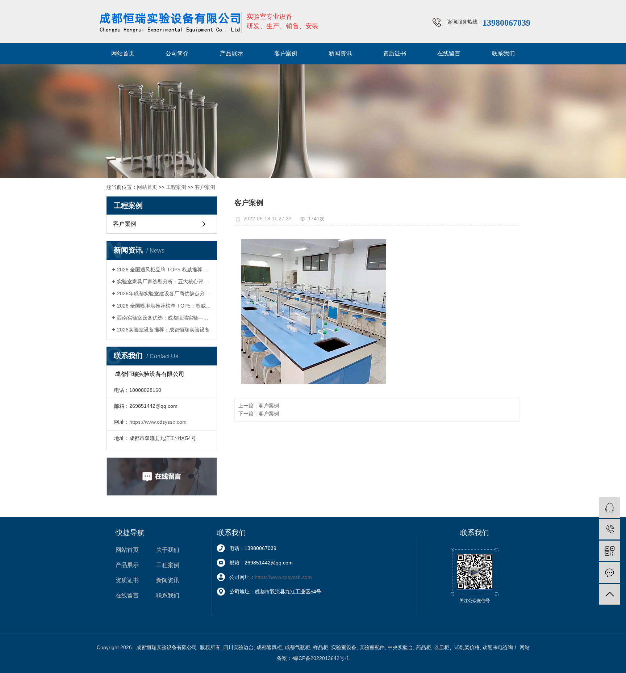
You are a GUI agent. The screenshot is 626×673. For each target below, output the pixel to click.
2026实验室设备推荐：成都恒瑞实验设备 (163, 330)
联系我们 (503, 53)
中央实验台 (400, 647)
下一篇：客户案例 (258, 413)
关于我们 (167, 550)
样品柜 (320, 647)
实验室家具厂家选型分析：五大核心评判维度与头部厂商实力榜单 (164, 281)
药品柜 (423, 647)
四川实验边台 (238, 647)
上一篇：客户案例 (258, 406)
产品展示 (231, 53)
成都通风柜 (269, 647)
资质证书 (394, 53)
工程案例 (176, 187)
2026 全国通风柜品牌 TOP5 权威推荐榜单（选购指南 (164, 269)
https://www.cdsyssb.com (158, 422)
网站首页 (122, 53)
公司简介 (177, 53)
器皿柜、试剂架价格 (457, 647)
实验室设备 (343, 647)
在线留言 (448, 53)
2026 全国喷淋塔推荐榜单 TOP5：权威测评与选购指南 (164, 306)
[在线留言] (609, 572)
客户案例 (285, 53)
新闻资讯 (340, 53)
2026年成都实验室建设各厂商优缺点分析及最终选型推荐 (164, 293)
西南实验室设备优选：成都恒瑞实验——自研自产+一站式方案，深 (164, 318)
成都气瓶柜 (297, 647)
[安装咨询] (609, 507)
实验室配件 (372, 647)
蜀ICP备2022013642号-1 (320, 658)
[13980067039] (609, 529)
